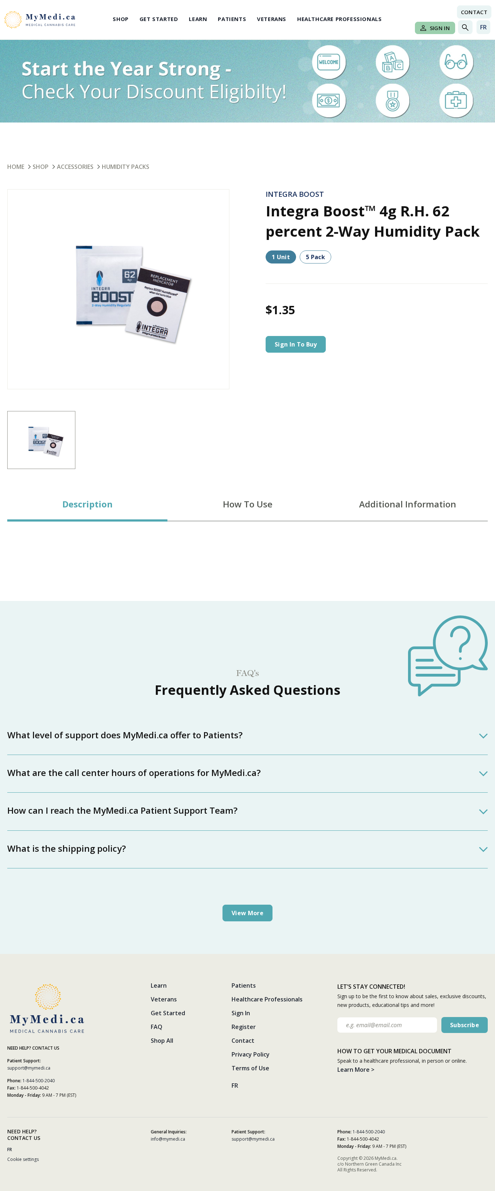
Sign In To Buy (296, 344)
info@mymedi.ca (168, 1139)
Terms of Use (250, 1068)
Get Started (159, 18)
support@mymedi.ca (28, 1068)
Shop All (162, 1041)
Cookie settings (23, 1159)
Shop (120, 18)
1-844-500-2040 (38, 1081)
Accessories (75, 167)
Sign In (440, 28)
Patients (232, 18)
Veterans (271, 18)
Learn (198, 18)
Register (244, 1027)
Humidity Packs (125, 167)
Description (87, 504)
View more (247, 913)
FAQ (156, 1027)
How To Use (248, 504)
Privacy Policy (251, 1054)
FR (483, 27)
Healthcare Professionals (339, 18)
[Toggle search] (465, 27)
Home (15, 167)
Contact (474, 12)
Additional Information (407, 504)
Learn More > (355, 1070)
